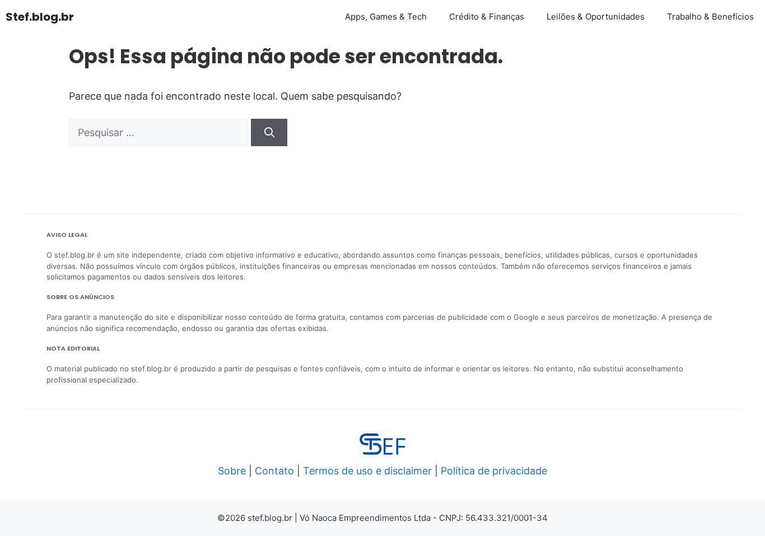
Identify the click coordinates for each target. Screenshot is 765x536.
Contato (274, 471)
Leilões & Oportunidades (596, 16)
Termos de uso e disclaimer (367, 471)
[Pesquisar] (269, 132)
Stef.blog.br (40, 17)
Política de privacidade (494, 471)
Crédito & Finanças (486, 16)
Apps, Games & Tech (386, 16)
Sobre (232, 471)
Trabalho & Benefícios (710, 16)
